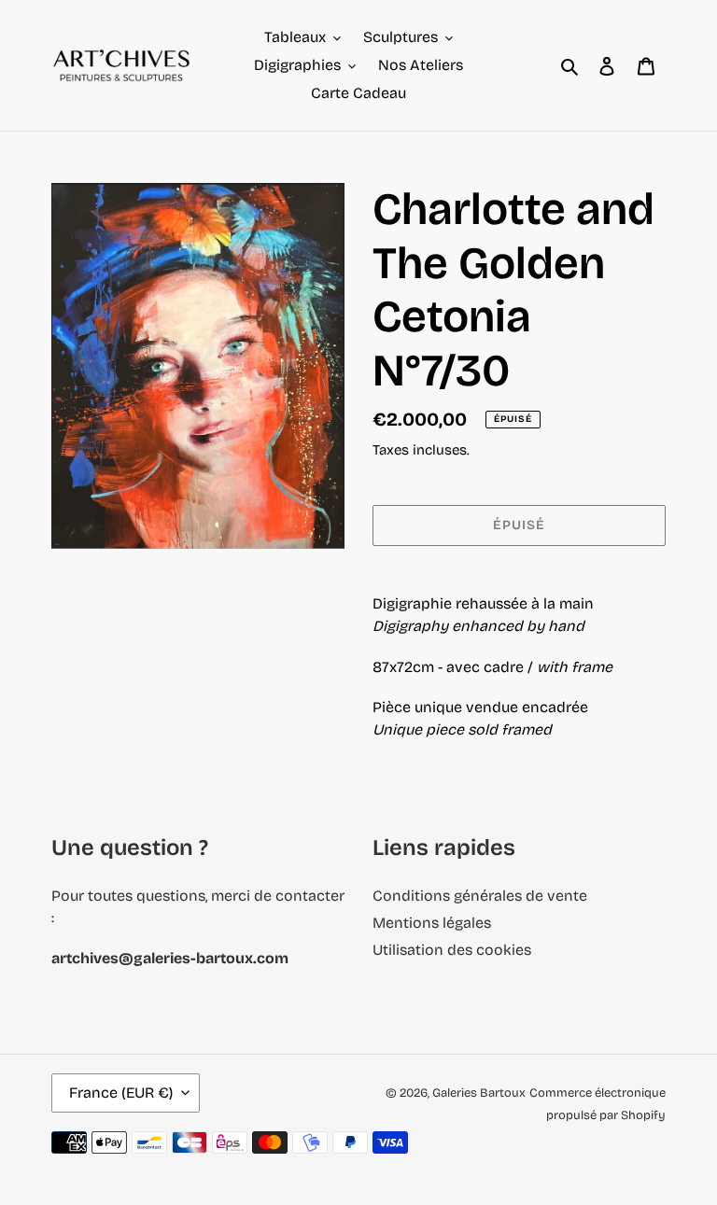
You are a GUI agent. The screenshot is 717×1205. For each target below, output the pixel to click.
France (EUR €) (121, 1092)
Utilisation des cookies (452, 950)
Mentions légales (432, 923)
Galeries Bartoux (479, 1093)
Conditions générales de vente (480, 895)
